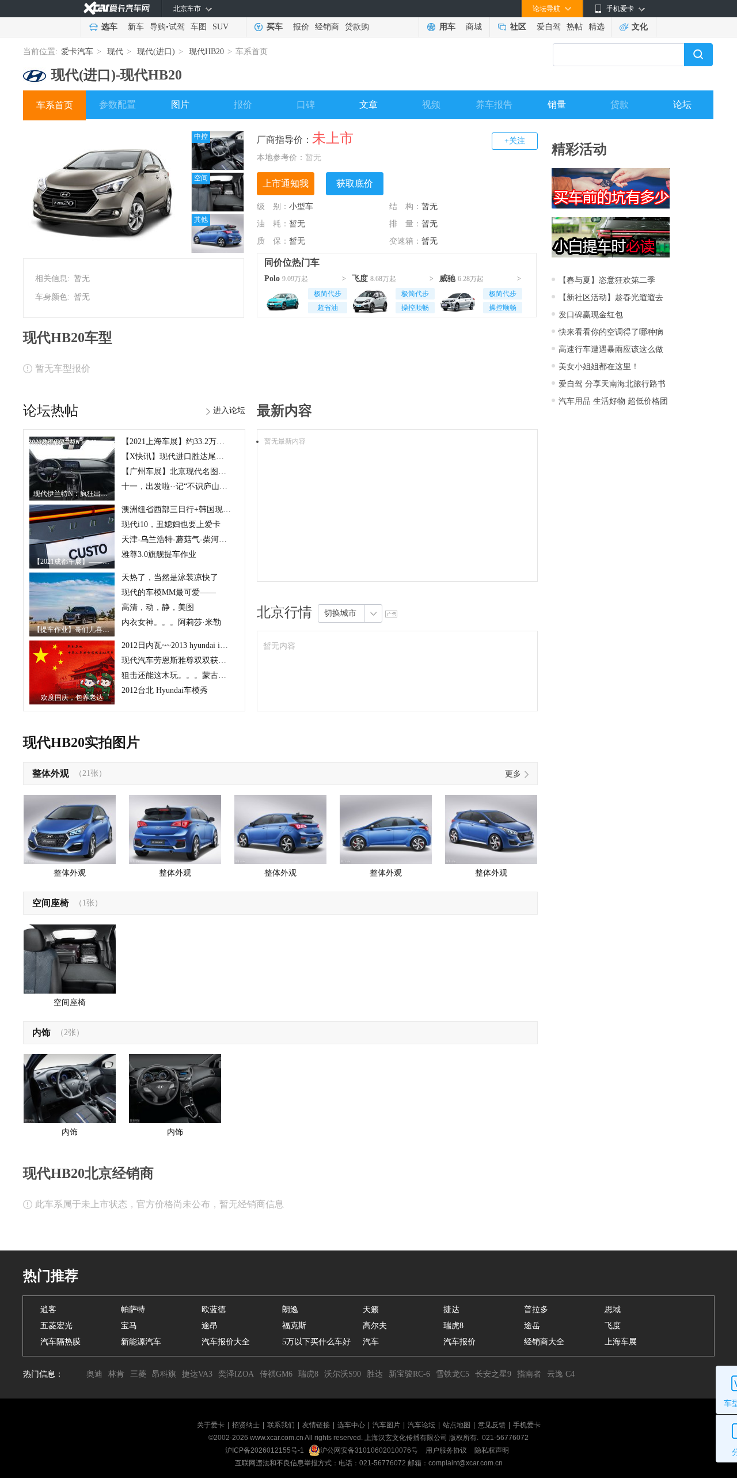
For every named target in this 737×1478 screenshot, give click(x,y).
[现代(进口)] (34, 71)
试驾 (177, 26)
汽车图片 (386, 1425)
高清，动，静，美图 (157, 607)
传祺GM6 (276, 1374)
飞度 (360, 278)
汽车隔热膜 (60, 1341)
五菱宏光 (56, 1325)
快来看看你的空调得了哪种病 (611, 332)
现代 (115, 51)
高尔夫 (375, 1325)
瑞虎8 (453, 1325)
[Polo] (282, 299)
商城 (474, 26)
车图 (199, 26)
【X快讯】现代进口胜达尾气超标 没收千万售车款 (210, 456)
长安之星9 (493, 1374)
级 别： (273, 206)
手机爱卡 (527, 1425)
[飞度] (370, 299)
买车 (275, 26)
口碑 (306, 104)
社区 (518, 26)
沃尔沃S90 (342, 1374)
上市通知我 (286, 183)
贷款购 (357, 26)
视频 (431, 104)
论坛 (682, 104)
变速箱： (405, 241)
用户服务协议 (447, 1450)
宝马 (129, 1325)
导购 (158, 26)
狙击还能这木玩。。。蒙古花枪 (177, 675)
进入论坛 (229, 410)
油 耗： (273, 223)
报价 (301, 26)
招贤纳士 (246, 1425)
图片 (180, 104)
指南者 (529, 1374)
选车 (109, 26)
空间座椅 (50, 903)
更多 (513, 774)
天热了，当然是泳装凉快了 (169, 577)
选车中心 (351, 1425)
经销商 (327, 26)
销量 (557, 104)
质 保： (273, 241)
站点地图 (456, 1425)
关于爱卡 (211, 1425)
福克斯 (294, 1325)
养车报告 (494, 104)
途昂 (210, 1325)
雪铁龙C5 (452, 1374)
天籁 (371, 1309)
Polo (272, 278)
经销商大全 (544, 1341)
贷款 (619, 104)
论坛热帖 (50, 410)
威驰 (447, 278)
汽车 (371, 1341)
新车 (136, 26)
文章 (368, 104)
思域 (613, 1309)
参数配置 (117, 104)
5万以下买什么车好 (316, 1341)
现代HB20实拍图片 (81, 742)
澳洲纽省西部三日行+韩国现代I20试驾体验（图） (209, 509)
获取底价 (354, 183)
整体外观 (50, 773)
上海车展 (621, 1341)
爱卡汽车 (77, 51)
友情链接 (316, 1425)
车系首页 (54, 105)
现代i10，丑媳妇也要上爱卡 (171, 524)
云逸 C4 (561, 1374)
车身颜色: (52, 297)
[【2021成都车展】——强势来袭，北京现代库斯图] (72, 509)
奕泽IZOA (236, 1374)
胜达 (375, 1374)
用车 (447, 26)
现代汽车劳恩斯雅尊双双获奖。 (177, 660)
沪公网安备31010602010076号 (370, 1450)
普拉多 (536, 1309)
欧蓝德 (214, 1309)
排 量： (405, 223)
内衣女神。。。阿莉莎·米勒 (171, 622)
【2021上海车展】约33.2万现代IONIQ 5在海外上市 (211, 441)
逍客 (48, 1309)
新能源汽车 (141, 1341)
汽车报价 (459, 1341)
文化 (640, 26)
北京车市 (187, 9)
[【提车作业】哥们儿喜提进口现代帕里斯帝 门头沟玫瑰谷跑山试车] (72, 577)
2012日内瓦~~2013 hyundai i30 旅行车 (187, 645)
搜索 (698, 54)
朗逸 (290, 1309)
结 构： (405, 206)
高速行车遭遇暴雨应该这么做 (611, 349)
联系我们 (281, 1425)
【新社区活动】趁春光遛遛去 (611, 297)
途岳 (532, 1325)
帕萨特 (133, 1309)
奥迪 (94, 1374)
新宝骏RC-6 (409, 1374)
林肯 (116, 1374)
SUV (220, 26)
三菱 (138, 1374)
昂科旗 (164, 1374)
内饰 (41, 1032)
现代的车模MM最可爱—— (168, 592)
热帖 (575, 26)
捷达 (451, 1309)
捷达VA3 (197, 1374)
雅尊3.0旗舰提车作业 (158, 554)
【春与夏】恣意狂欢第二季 (607, 280)
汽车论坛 (421, 1425)
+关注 (514, 141)
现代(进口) (156, 51)
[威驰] (457, 299)
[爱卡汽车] (116, 8)
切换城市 (340, 613)
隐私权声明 (491, 1450)
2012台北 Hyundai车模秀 (164, 690)
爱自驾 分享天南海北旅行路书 (612, 384)
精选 (596, 26)
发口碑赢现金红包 (591, 314)
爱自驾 (549, 26)
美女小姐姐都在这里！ (599, 366)
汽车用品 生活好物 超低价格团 (613, 401)
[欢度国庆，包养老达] (72, 645)
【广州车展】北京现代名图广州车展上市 (194, 471)
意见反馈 (492, 1425)
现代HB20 (206, 51)
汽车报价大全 (226, 1341)
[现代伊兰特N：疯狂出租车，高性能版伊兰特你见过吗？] (72, 441)
